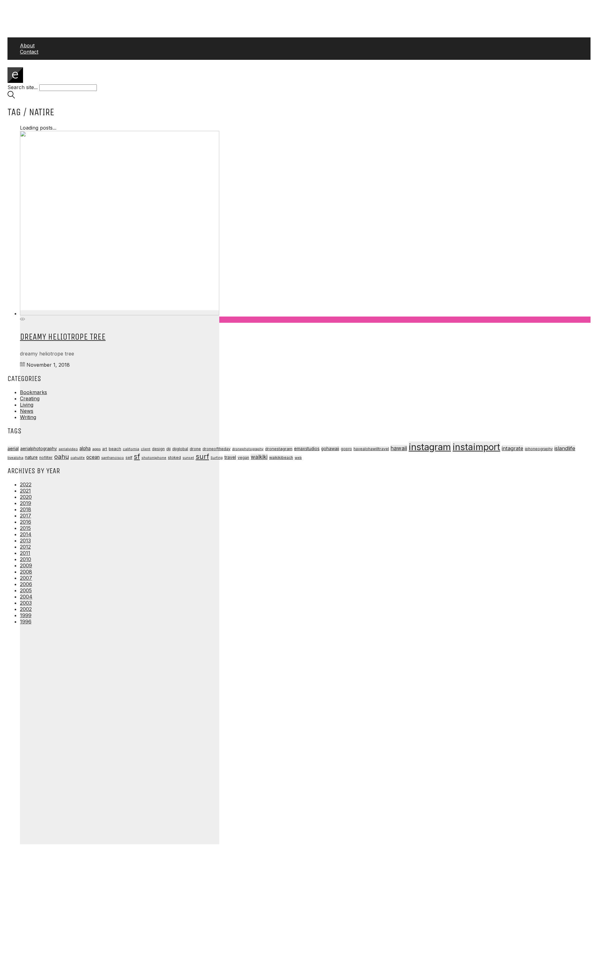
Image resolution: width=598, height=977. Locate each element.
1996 (25, 621)
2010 (25, 559)
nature (31, 457)
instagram (430, 446)
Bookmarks (33, 392)
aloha (85, 448)
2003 (26, 603)
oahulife (77, 457)
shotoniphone (153, 457)
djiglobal (180, 448)
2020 (26, 497)
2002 (26, 609)
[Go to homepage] (15, 81)
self (129, 457)
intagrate (512, 448)
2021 (25, 491)
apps (96, 449)
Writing (28, 417)
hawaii (399, 448)
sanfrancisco (112, 457)
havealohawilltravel (371, 448)
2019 (25, 503)
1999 (25, 615)
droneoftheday (216, 448)
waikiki (259, 457)
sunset (188, 457)
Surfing (217, 458)
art (104, 448)
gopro (346, 449)
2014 (25, 534)
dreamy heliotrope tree (63, 336)
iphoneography (539, 448)
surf (202, 456)
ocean (93, 457)
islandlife (564, 448)
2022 (25, 484)
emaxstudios (307, 448)
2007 (26, 578)
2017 (25, 515)
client (145, 449)
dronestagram (278, 448)
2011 (25, 553)
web (298, 457)
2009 (26, 565)
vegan (243, 457)
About (27, 45)
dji (168, 448)
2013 (25, 540)
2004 (26, 596)
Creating (30, 398)
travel (230, 457)
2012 (25, 547)
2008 (26, 572)
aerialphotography (38, 448)
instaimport (476, 446)
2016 (25, 522)
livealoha (15, 457)
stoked (174, 457)
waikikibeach (281, 457)
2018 (25, 509)
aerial (13, 448)
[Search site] (11, 96)
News (26, 411)
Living (26, 405)
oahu (61, 456)
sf (137, 456)
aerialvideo (68, 449)
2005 (26, 590)
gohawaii (330, 448)
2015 (25, 528)
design (158, 448)
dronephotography (247, 449)
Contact (29, 52)
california (131, 449)
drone (195, 448)
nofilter (46, 457)
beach (115, 448)
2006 (26, 584)
